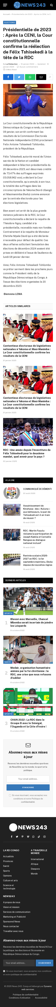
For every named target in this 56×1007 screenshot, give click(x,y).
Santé (8, 662)
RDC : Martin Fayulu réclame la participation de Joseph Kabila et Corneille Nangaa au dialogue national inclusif (37, 536)
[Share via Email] (41, 77)
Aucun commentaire (29, 67)
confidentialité (28, 802)
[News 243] (29, 5)
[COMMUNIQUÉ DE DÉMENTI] (11, 493)
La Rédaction (12, 64)
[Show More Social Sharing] (50, 77)
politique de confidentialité (24, 974)
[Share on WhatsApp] (30, 77)
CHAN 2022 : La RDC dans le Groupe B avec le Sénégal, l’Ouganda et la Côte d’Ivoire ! (28, 723)
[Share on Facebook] (8, 77)
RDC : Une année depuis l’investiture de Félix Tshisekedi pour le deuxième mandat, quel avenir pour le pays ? (27, 453)
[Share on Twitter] (19, 77)
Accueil (6, 14)
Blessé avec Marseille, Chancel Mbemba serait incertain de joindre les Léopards (31, 622)
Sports (8, 613)
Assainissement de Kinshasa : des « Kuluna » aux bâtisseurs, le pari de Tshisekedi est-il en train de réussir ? (36, 512)
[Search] (51, 5)
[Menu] (5, 5)
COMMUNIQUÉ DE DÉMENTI (37, 489)
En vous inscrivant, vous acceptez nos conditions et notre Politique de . (29, 798)
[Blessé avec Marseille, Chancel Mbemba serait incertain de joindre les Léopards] (28, 601)
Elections (9, 22)
